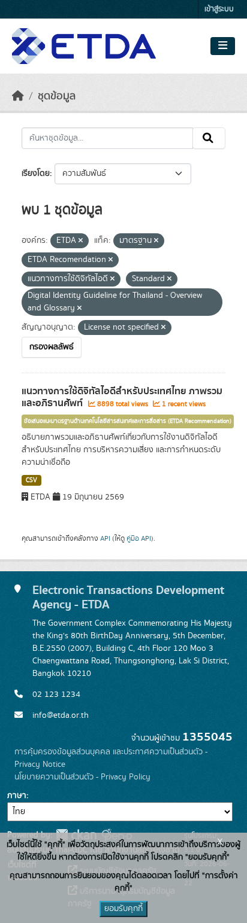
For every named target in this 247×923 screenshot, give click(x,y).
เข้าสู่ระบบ (219, 9)
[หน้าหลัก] (18, 96)
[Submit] (208, 138)
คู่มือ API (138, 538)
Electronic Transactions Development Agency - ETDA (128, 597)
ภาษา (16, 796)
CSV (31, 480)
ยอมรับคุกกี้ (123, 909)
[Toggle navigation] (222, 46)
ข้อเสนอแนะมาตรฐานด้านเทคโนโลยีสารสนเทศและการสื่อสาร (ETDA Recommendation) (127, 421)
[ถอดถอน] (81, 241)
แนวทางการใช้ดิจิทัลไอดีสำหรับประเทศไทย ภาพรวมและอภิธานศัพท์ (122, 397)
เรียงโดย (36, 173)
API (105, 538)
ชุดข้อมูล (57, 96)
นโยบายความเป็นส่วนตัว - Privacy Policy (82, 777)
